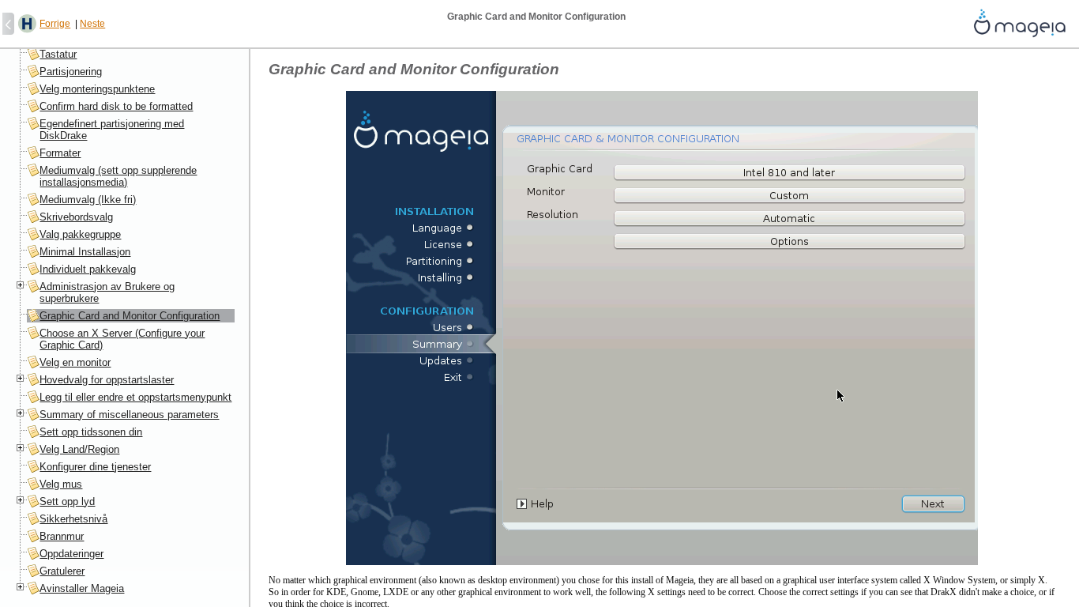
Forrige (54, 23)
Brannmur (61, 536)
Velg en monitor (75, 362)
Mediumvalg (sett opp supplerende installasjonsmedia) (118, 176)
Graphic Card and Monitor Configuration (129, 316)
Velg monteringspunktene (97, 89)
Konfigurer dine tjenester (95, 467)
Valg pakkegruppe (80, 234)
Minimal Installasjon (84, 252)
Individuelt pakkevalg (87, 269)
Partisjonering (70, 71)
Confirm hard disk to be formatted (116, 106)
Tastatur (58, 54)
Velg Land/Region (79, 449)
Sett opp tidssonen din (90, 432)
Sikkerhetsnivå (73, 519)
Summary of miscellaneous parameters (129, 414)
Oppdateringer (71, 554)
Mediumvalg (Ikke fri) (87, 199)
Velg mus (60, 484)
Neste (92, 23)
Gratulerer (62, 571)
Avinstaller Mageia (81, 588)
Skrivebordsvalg (76, 217)
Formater (60, 153)
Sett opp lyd (67, 501)
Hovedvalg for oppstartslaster (106, 380)
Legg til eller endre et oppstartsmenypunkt (135, 397)
